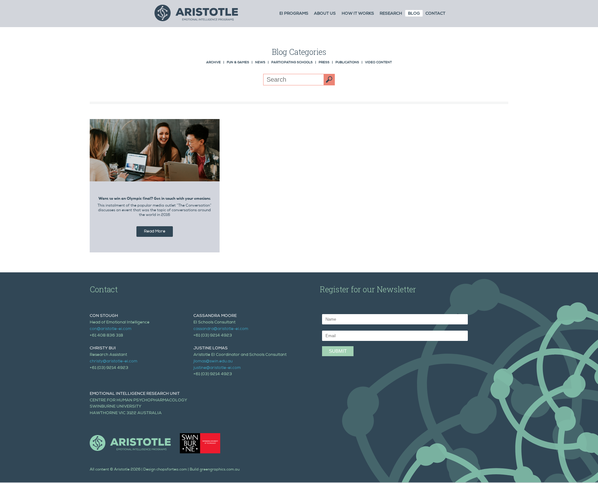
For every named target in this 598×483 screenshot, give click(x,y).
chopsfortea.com (171, 470)
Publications (347, 62)
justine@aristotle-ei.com (217, 368)
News (260, 62)
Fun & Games (238, 62)
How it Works (358, 14)
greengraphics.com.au (220, 470)
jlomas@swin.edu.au (213, 362)
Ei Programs (293, 14)
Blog (414, 14)
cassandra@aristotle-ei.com (220, 329)
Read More (154, 232)
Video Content (378, 62)
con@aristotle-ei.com (110, 329)
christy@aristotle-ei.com (113, 362)
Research (391, 14)
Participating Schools (292, 62)
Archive (213, 62)
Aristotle (122, 470)
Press (324, 62)
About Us (325, 14)
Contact (435, 14)
